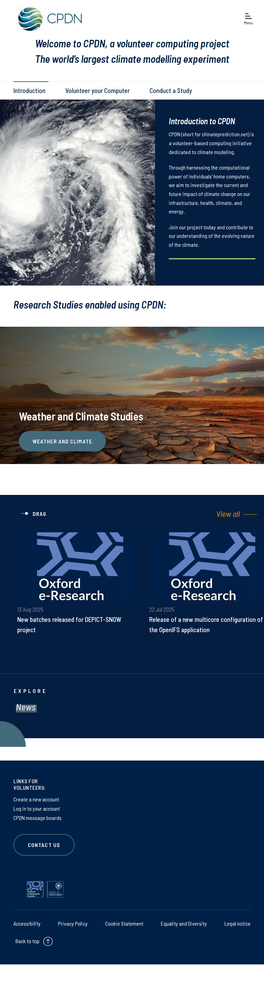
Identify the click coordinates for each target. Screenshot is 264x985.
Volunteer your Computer (97, 90)
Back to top (27, 941)
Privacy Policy (73, 923)
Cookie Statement (124, 923)
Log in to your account (36, 808)
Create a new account (36, 799)
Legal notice (237, 923)
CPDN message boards (37, 817)
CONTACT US (44, 845)
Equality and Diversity (184, 923)
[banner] (48, 18)
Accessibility (27, 923)
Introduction (29, 90)
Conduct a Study (171, 90)
